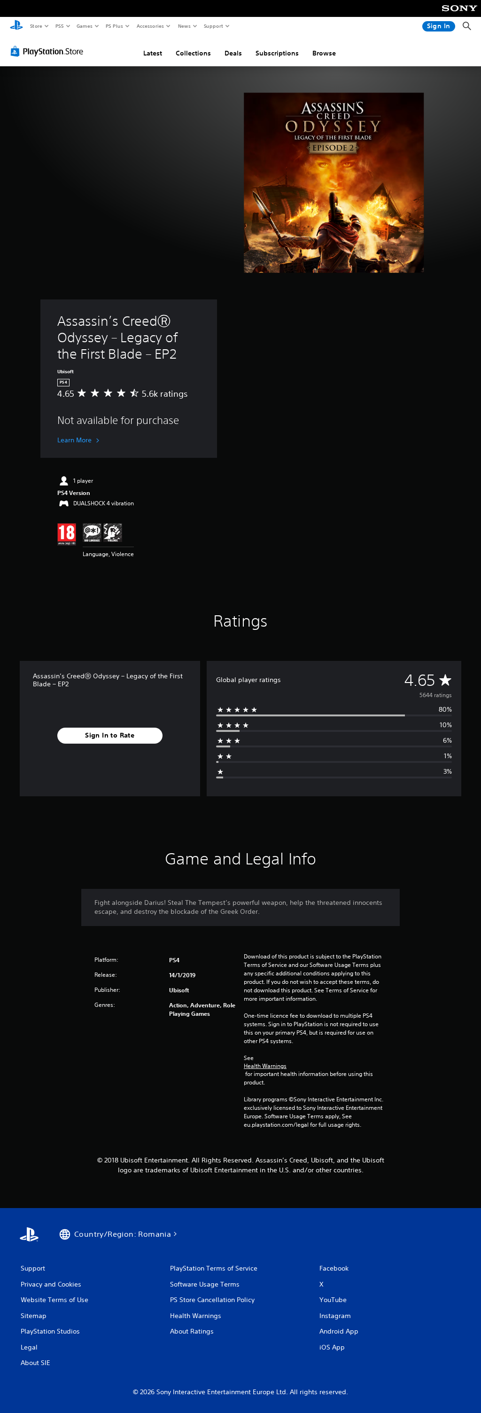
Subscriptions (277, 53)
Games (84, 26)
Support (213, 26)
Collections (193, 53)
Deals (233, 53)
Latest (152, 53)
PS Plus (114, 26)
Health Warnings (265, 1066)
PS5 (59, 26)
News (184, 26)
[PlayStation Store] (49, 51)
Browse (324, 53)
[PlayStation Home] (16, 26)
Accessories (149, 26)
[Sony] (459, 14)
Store (36, 26)
